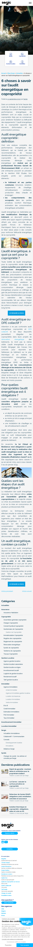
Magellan (3, 858)
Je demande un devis (16, 313)
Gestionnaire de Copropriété (13, 629)
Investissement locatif (11, 670)
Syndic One (4, 878)
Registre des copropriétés (12, 638)
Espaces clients (9, 833)
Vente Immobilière (12, 702)
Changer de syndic (6, 893)
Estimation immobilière (11, 712)
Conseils (6, 739)
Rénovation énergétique (12, 645)
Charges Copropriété (11, 623)
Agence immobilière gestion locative (18, 693)
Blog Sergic (11, 73)
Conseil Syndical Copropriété (13, 626)
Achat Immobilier (11, 690)
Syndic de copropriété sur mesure (10, 881)
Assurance (5, 609)
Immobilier (5, 684)
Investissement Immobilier (11, 722)
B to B (6, 705)
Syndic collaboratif (6, 885)
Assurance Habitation (11, 612)
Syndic (3, 753)
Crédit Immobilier (9, 709)
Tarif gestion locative (11, 680)
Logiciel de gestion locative (13, 673)
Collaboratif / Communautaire (14, 736)
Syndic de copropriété (11, 648)
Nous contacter (8, 902)
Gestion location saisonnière (13, 664)
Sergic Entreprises (6, 866)
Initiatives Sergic (9, 749)
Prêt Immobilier (9, 715)
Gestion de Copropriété (13, 632)
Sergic (3, 730)
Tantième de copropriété (12, 651)
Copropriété (6, 617)
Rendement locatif (10, 677)
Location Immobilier (9, 726)
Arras (3, 915)
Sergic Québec (5, 870)
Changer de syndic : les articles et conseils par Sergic (15, 757)
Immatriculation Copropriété (13, 635)
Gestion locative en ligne (12, 667)
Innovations (9, 746)
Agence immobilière (10, 687)
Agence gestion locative (12, 661)
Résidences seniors (6, 874)
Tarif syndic (4, 889)
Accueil (3, 73)
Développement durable (14, 743)
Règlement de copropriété (13, 641)
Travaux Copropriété (11, 654)
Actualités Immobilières (12, 733)
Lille (2, 909)
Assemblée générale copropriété (15, 620)
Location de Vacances (13, 696)
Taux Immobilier (9, 718)
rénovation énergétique (12, 339)
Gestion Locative (7, 658)
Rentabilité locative (6, 895)
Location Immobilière (13, 699)
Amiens (3, 913)
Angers (3, 911)
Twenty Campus (5, 862)
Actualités (19, 73)
